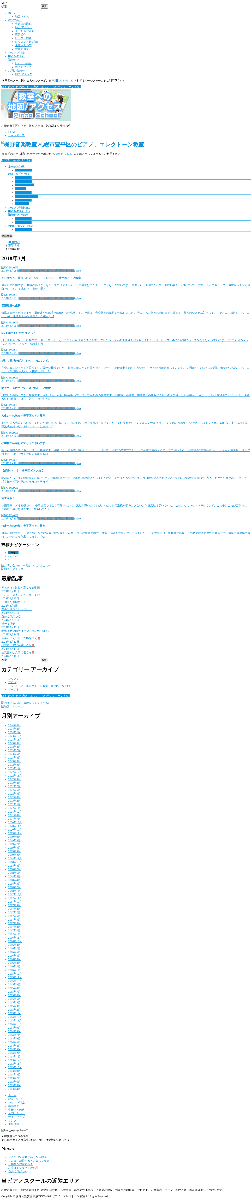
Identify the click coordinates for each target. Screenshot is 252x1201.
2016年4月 (14, 959)
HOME (12, 132)
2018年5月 (14, 876)
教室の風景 (22, 49)
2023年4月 (14, 757)
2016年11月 (15, 937)
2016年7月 (14, 948)
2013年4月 (14, 1088)
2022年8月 (14, 782)
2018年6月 (14, 872)
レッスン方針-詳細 (26, 41)
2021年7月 (14, 818)
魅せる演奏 (8, 623)
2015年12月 (15, 973)
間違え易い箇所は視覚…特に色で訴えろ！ (27, 630)
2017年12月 (15, 894)
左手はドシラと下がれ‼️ (16, 609)
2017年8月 (14, 908)
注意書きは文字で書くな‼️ (18, 652)
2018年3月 (14, 883)
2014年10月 (15, 1024)
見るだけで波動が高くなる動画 (20, 587)
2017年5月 (14, 919)
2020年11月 (15, 826)
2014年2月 (14, 1052)
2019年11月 (15, 833)
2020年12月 (15, 822)
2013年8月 (14, 1074)
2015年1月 (14, 1013)
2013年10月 (15, 1067)
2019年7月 (14, 844)
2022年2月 (14, 804)
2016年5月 (14, 955)
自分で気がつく (11, 616)
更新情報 (13, 1124)
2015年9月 (14, 984)
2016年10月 (15, 941)
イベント (13, 689)
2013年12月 (15, 1060)
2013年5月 (14, 1085)
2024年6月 (14, 725)
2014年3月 (14, 1049)
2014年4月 (14, 1045)
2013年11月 (15, 1063)
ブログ (12, 682)
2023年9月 (14, 743)
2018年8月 (14, 865)
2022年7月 (14, 786)
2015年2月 (14, 1009)
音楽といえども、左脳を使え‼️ (20, 638)
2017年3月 (14, 926)
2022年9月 (14, 779)
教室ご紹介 (15, 20)
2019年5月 (14, 847)
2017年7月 (14, 912)
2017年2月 (14, 930)
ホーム (12, 12)
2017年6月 (14, 916)
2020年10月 (15, 829)
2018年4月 (14, 880)
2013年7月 (14, 1078)
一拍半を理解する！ (13, 602)
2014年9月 (14, 1027)
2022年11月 (15, 775)
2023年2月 (14, 764)
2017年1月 (14, 934)
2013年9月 (14, 1070)
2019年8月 (14, 840)
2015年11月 (15, 977)
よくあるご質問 (24, 30)
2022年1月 (14, 808)
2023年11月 (15, 739)
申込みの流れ (23, 23)
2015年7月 (14, 991)
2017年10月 (15, 901)
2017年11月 (15, 898)
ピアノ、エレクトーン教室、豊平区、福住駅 (42, 685)
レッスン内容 (23, 38)
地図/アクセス (23, 16)
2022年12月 (15, 772)
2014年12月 (15, 1016)
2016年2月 (14, 966)
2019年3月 (14, 851)
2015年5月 (14, 998)
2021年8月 (14, 815)
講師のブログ (23, 67)
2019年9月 (14, 836)
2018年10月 (15, 862)
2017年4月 (14, 923)
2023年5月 (14, 754)
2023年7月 (14, 750)
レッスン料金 (16, 52)
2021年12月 (15, 811)
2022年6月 (14, 790)
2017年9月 (14, 905)
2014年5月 (14, 1042)
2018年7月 (14, 869)
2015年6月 (14, 995)
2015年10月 (15, 980)
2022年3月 (14, 800)
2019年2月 (14, 854)
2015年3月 (14, 1006)
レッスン (13, 678)
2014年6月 (14, 1038)
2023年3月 (14, 761)
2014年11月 (15, 1020)
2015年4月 (14, 1002)
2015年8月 (14, 988)
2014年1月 (14, 1056)
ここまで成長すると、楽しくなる (22, 594)
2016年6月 (14, 952)
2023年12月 (15, 736)
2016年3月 (14, 962)
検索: (4, 6)
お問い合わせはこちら (18, 160)
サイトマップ (16, 135)
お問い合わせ (16, 70)
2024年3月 (14, 728)
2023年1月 (14, 768)
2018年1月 (14, 890)
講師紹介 (20, 34)
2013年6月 (14, 1081)
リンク (12, 1120)
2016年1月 (14, 970)
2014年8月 (14, 1031)
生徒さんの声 (23, 45)
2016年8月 (14, 944)
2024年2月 (14, 732)
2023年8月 (14, 746)
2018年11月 (15, 858)
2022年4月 (14, 797)
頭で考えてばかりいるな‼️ (18, 645)
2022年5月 (14, 793)
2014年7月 (14, 1034)
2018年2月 (14, 887)
